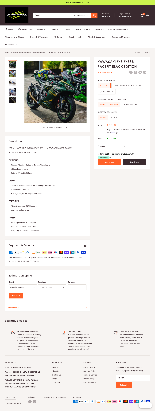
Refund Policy (13, 307)
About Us (55, 371)
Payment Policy (89, 382)
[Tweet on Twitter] (140, 72)
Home (7, 52)
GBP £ (8, 398)
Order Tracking (58, 382)
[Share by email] (144, 72)
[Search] (94, 15)
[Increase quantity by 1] (124, 146)
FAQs (54, 379)
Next (146, 52)
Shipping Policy (89, 371)
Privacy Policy (89, 367)
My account (124, 16)
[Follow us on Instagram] (34, 401)
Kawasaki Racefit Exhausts (21, 52)
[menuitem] (9, 29)
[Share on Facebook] (131, 72)
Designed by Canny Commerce (55, 397)
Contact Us (56, 375)
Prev (138, 52)
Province (42, 282)
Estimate (16, 295)
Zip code (71, 282)
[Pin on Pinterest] (135, 72)
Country (12, 282)
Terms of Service (90, 375)
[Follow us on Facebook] (30, 401)
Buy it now (134, 162)
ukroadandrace (105, 72)
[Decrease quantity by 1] (109, 146)
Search (55, 367)
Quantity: (101, 146)
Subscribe (124, 385)
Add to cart (109, 162)
